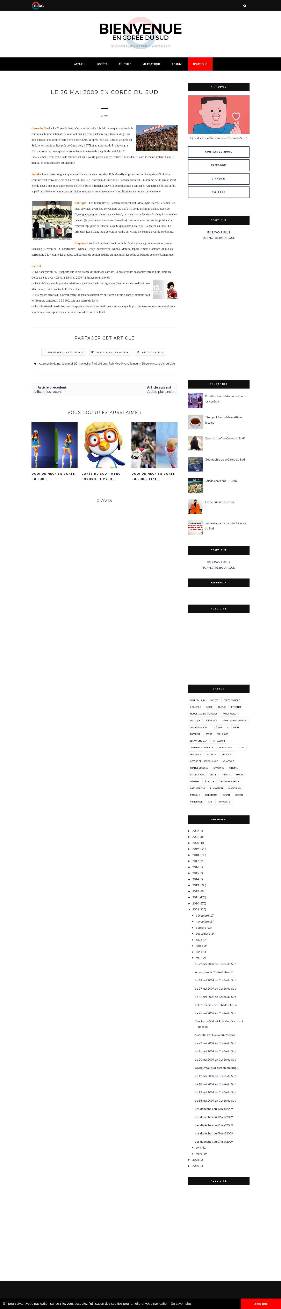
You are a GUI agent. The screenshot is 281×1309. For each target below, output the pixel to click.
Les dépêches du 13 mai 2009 (214, 1108)
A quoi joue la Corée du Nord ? (214, 972)
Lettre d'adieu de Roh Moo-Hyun (216, 1005)
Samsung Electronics (142, 363)
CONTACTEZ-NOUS (218, 152)
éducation (233, 727)
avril (198, 1147)
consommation (198, 727)
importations (197, 788)
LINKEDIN (218, 178)
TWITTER (219, 192)
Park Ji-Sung (100, 363)
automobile (229, 713)
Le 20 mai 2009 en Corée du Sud (215, 1059)
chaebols (228, 761)
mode (209, 707)
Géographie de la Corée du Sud (225, 459)
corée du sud (197, 700)
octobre (201, 927)
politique (195, 720)
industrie (195, 707)
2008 (195, 1159)
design (239, 795)
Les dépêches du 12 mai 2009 (214, 1117)
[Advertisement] (219, 310)
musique (195, 795)
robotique (211, 795)
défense (194, 781)
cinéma (233, 768)
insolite (226, 774)
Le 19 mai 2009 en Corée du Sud (215, 1076)
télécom (217, 727)
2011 (195, 897)
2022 (195, 830)
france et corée (199, 768)
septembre (203, 933)
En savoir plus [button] (181, 1303)
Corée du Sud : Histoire (220, 502)
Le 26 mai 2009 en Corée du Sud (215, 996)
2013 (195, 885)
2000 (195, 1165)
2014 (195, 879)
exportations (197, 774)
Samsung (219, 768)
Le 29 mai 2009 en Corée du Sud (215, 964)
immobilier (196, 801)
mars (199, 1153)
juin (198, 951)
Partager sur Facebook (65, 352)
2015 (195, 873)
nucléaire (85, 363)
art (210, 801)
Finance (226, 754)
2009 (195, 909)
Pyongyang (224, 801)
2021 (195, 836)
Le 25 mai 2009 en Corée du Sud (215, 1013)
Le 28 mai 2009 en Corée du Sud (215, 980)
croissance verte (229, 781)
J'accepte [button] (261, 1303)
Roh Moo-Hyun (118, 363)
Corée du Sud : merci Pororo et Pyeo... (101, 476)
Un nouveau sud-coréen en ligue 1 (217, 1067)
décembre (202, 915)
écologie (209, 781)
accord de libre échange (204, 761)
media (240, 747)
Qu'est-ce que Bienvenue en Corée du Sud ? (218, 138)
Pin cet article (153, 352)
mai (198, 957)
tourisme (222, 734)
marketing (234, 788)
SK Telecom (219, 741)
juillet (199, 945)
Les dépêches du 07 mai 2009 (214, 1141)
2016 (195, 867)
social (161, 363)
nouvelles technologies (203, 713)
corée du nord (54, 363)
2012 (195, 891)
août (199, 939)
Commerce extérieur (202, 747)
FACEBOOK (218, 165)
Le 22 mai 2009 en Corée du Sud (215, 1043)
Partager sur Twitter (112, 352)
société (214, 700)
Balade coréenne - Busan (221, 480)
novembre (202, 921)
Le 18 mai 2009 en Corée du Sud (215, 1084)
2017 (195, 861)
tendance (195, 754)
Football (195, 734)
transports (225, 747)
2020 (195, 843)
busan (226, 795)
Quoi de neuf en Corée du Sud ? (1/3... (153, 476)
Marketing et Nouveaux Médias (215, 1035)
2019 (195, 849)
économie (211, 720)
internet (236, 707)
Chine (213, 774)
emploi (68, 363)
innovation (216, 788)
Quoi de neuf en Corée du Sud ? (53, 476)
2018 (195, 855)
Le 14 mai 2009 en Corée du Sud (215, 1100)
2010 (195, 903)
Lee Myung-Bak (198, 741)
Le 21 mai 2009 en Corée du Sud (215, 1051)
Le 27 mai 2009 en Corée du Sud (215, 988)
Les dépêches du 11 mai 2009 (214, 1125)
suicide (170, 363)
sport (209, 734)
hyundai (211, 754)
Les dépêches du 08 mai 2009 (214, 1133)
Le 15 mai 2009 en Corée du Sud (215, 1092)
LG (76, 363)
